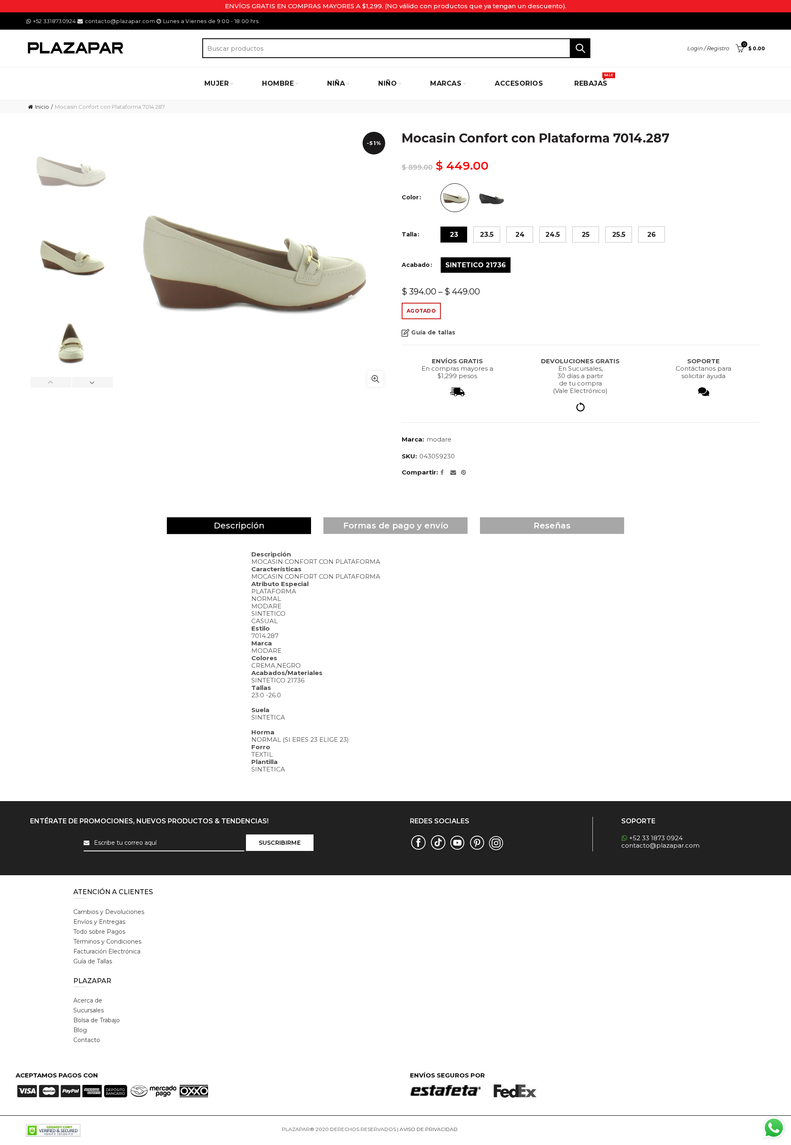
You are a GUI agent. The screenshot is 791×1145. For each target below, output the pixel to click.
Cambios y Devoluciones (108, 912)
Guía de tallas (433, 332)
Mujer (216, 83)
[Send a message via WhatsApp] (774, 1128)
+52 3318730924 (54, 21)
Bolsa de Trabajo (96, 1020)
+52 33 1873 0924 (656, 838)
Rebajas (593, 80)
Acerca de (87, 1000)
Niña (336, 83)
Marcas (445, 83)
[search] (396, 48)
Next (92, 382)
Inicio (42, 106)
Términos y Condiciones (107, 941)
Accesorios (519, 83)
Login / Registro (708, 48)
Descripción (239, 525)
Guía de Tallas (92, 961)
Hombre (278, 83)
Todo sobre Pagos (99, 931)
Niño (387, 83)
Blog (80, 1030)
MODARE (439, 439)
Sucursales (88, 1010)
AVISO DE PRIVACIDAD (429, 1129)
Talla (409, 234)
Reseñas (552, 525)
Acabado (416, 265)
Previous (51, 382)
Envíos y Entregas (99, 921)
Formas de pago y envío (395, 525)
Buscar (580, 48)
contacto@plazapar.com (119, 21)
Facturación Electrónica (106, 951)
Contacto (86, 1040)
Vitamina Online (478, 1129)
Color (410, 197)
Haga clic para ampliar (375, 379)
